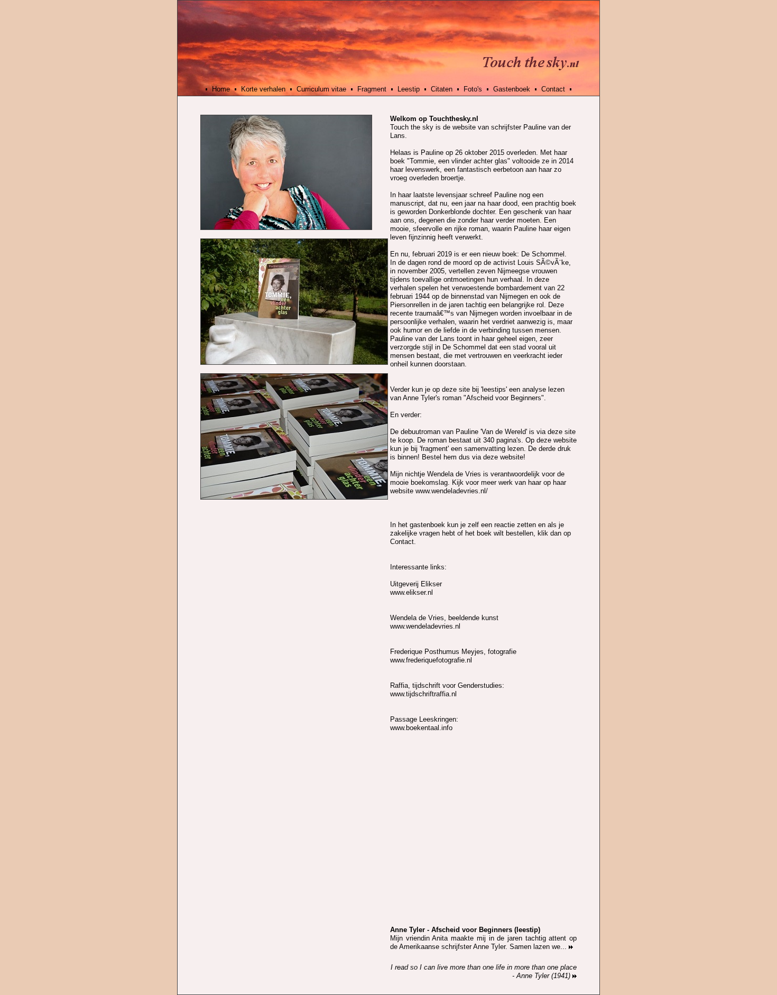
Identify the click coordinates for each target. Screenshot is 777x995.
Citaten (441, 89)
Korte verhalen (263, 89)
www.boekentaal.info (421, 728)
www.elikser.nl (411, 592)
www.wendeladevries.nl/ (451, 491)
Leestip (408, 89)
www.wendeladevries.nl (425, 626)
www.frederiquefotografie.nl (431, 660)
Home (221, 89)
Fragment (371, 89)
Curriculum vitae (321, 89)
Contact (553, 89)
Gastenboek (511, 89)
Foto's (473, 89)
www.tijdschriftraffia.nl (423, 694)
